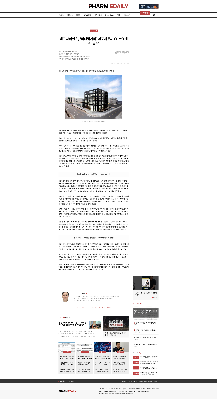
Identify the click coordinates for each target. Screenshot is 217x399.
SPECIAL (94, 31)
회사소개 (124, 381)
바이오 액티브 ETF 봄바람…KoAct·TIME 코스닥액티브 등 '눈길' (77, 334)
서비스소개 (127, 15)
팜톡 (118, 15)
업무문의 (135, 381)
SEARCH (158, 15)
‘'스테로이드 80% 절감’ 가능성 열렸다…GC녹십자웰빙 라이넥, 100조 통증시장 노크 (98, 296)
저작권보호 (156, 381)
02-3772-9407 (121, 391)
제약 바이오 (98, 15)
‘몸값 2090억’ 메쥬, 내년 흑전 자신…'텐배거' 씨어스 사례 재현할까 (77, 336)
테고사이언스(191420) (65, 138)
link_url (125, 63)
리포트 (78, 15)
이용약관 (141, 381)
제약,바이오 (120, 352)
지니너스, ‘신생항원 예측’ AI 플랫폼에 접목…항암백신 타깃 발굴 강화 (94, 298)
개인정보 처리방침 (148, 381)
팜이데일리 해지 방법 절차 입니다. (76, 381)
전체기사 (61, 15)
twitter (118, 63)
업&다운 (103, 352)
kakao (112, 63)
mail (121, 63)
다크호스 (70, 15)
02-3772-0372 (128, 391)
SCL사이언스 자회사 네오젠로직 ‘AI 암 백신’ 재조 (89, 301)
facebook (115, 63)
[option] (81, 381)
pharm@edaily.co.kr (144, 391)
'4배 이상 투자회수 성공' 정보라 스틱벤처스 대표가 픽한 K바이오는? (78, 331)
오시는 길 (130, 381)
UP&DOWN (87, 15)
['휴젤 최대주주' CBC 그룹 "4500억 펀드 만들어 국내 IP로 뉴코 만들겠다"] (95, 324)
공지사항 (62, 381)
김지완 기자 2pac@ (80, 293)
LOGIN (153, 15)
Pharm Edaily (67, 391)
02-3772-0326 (110, 391)
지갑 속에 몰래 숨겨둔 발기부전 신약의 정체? (146, 294)
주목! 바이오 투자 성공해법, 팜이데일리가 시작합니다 (115, 334)
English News (109, 15)
